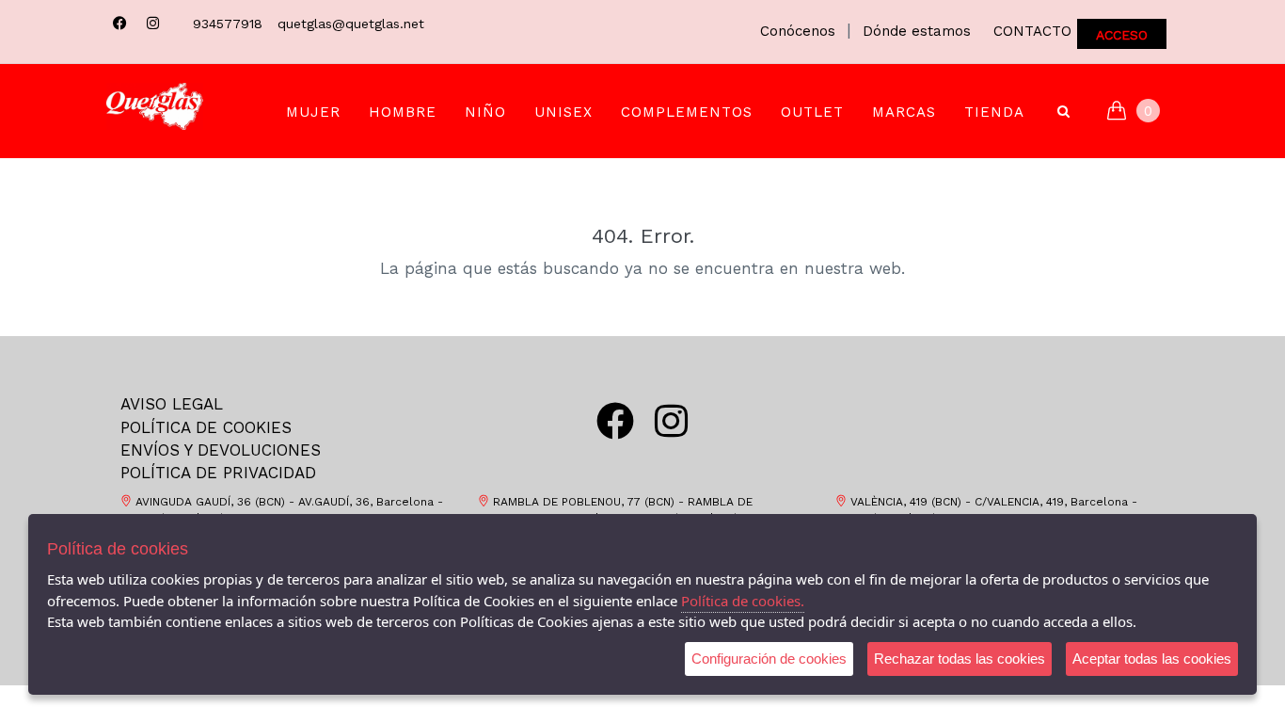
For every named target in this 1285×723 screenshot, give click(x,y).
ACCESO (1122, 34)
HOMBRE (402, 112)
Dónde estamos (917, 31)
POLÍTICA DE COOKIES (206, 427)
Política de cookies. (742, 600)
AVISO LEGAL (171, 403)
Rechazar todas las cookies (959, 659)
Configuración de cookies (769, 659)
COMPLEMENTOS (687, 112)
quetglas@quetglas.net (351, 23)
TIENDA (994, 112)
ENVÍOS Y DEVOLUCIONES (220, 450)
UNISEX (563, 112)
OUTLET (812, 112)
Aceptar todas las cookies (1151, 659)
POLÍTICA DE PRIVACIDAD (218, 472)
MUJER (313, 112)
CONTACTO (1032, 31)
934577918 (227, 23)
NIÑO (485, 112)
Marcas (904, 112)
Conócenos (797, 31)
